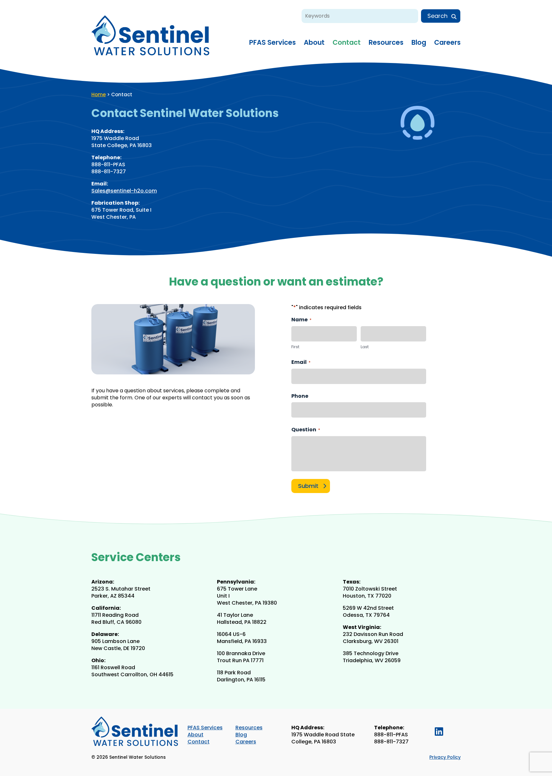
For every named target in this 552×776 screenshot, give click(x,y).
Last (365, 347)
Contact (347, 42)
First (295, 347)
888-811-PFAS (391, 734)
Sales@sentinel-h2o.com (124, 190)
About (314, 42)
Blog (418, 42)
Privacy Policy (445, 757)
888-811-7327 (391, 741)
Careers (447, 42)
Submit (308, 486)
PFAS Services (272, 42)
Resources (386, 42)
